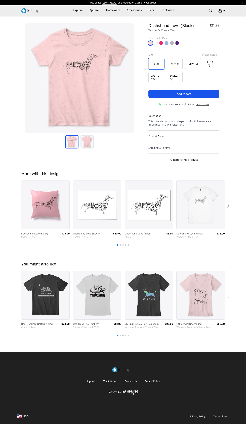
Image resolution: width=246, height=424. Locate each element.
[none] (209, 54)
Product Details (157, 136)
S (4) (156, 63)
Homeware (113, 10)
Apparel (94, 10)
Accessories (134, 10)
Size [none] (150, 55)
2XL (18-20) (155, 77)
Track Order (109, 381)
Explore (78, 10)
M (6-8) (175, 63)
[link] (45, 205)
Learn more (202, 104)
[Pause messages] (241, 2)
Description (154, 115)
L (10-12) (193, 63)
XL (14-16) (210, 63)
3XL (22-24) (174, 77)
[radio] (156, 63)
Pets (151, 10)
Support (90, 381)
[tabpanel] (79, 78)
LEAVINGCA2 (109, 2)
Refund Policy (152, 381)
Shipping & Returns (159, 147)
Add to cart (184, 94)
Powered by (114, 391)
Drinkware (167, 10)
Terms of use (220, 416)
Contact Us (131, 381)
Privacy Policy (197, 416)
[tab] (72, 142)
